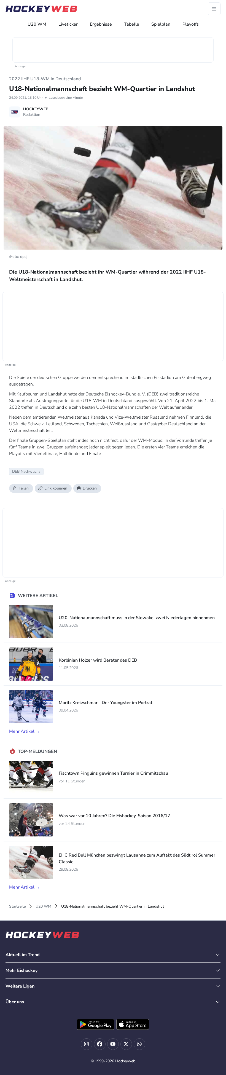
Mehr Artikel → (24, 731)
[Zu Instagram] (86, 1044)
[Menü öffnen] (214, 8)
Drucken (90, 488)
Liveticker (68, 24)
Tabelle (131, 24)
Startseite (17, 906)
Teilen (24, 488)
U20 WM (37, 24)
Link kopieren (55, 488)
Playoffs (190, 24)
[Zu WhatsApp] (139, 1044)
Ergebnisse (101, 24)
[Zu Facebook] (99, 1044)
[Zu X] (126, 1044)
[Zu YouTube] (113, 1044)
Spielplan (160, 24)
